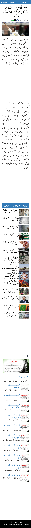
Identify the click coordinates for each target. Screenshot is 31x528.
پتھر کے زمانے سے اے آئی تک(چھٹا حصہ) (12, 426)
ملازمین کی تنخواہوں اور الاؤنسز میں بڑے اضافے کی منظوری (11, 314)
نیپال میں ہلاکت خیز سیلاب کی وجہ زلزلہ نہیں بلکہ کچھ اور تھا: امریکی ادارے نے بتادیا (11, 260)
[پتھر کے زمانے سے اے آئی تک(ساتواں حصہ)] (25, 418)
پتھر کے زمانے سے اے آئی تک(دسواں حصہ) (14, 386)
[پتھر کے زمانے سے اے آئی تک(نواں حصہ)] (25, 398)
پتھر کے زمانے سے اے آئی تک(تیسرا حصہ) (12, 456)
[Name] (28, 2)
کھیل (6, 2)
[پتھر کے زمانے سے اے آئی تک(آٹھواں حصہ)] (25, 408)
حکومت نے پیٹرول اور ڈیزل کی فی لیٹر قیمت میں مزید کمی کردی (11, 251)
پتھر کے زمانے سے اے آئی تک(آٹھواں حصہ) (14, 406)
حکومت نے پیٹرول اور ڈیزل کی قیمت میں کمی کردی (11, 235)
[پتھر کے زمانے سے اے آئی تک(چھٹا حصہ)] (25, 428)
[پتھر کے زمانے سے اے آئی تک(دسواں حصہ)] (25, 388)
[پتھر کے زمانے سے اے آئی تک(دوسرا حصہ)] (25, 468)
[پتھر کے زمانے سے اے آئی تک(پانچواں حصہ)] (25, 438)
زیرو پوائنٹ (3, 2)
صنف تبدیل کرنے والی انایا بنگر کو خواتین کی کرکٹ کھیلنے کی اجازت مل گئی (10, 292)
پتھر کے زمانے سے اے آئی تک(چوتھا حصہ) (12, 446)
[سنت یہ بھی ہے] (16, 366)
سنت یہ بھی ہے (23, 376)
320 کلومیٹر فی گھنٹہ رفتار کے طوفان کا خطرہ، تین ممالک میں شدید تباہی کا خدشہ (10, 220)
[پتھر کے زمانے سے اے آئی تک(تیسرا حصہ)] (25, 458)
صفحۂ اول (13, 2)
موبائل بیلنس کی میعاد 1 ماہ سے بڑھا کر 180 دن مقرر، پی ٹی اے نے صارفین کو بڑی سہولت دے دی (10, 276)
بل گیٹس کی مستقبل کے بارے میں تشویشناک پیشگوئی (10, 298)
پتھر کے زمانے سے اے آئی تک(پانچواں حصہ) (14, 436)
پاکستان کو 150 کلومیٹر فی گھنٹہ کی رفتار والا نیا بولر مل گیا (11, 243)
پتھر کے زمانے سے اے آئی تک (13, 475)
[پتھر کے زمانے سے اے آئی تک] (25, 478)
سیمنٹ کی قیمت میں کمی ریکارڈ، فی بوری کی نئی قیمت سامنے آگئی (11, 211)
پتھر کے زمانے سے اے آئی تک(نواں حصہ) (12, 396)
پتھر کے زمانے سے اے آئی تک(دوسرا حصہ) (12, 466)
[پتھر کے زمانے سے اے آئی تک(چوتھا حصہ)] (25, 448)
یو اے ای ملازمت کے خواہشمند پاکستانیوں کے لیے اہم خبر (11, 306)
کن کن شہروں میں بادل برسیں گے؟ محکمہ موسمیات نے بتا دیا (10, 227)
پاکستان (9, 2)
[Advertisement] (15, 82)
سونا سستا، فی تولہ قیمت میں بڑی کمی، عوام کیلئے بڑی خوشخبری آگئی (10, 283)
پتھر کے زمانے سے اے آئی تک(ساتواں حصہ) (14, 416)
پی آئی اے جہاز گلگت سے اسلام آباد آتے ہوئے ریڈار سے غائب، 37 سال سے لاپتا (10, 268)
